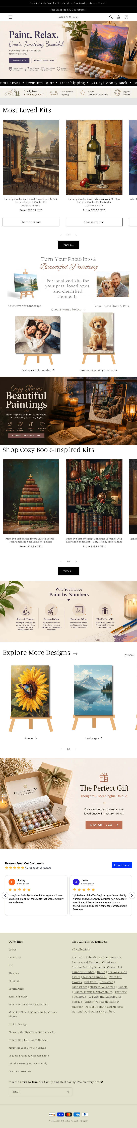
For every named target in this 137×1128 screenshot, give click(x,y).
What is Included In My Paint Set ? (29, 1004)
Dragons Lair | (117, 972)
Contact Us (15, 957)
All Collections (81, 949)
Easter (76, 977)
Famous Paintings (94, 977)
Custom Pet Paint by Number (96, 370)
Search (13, 949)
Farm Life (115, 977)
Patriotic (121, 991)
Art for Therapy (18, 1024)
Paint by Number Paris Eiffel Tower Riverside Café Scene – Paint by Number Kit (30, 201)
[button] (10, 17)
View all (68, 244)
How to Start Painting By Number (28, 1039)
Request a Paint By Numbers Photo (29, 1055)
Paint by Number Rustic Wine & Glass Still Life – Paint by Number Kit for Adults (94, 201)
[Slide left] (61, 235)
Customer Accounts (20, 1071)
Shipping (14, 980)
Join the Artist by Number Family (28, 1063)
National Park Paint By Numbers (93, 1011)
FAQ (11, 965)
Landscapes (92, 738)
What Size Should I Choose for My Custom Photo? (33, 1014)
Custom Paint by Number (36, 370)
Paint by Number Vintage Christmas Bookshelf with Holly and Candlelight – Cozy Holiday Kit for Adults (94, 540)
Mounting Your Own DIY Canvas (27, 1047)
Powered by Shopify (79, 1121)
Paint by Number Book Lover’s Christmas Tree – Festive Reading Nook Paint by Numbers (31, 540)
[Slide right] (76, 235)
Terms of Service (18, 996)
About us (14, 973)
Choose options (31, 222)
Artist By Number (62, 1121)
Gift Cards (91, 982)
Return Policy (16, 988)
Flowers (29, 738)
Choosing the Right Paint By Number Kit (32, 1032)
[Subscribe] (68, 1091)
